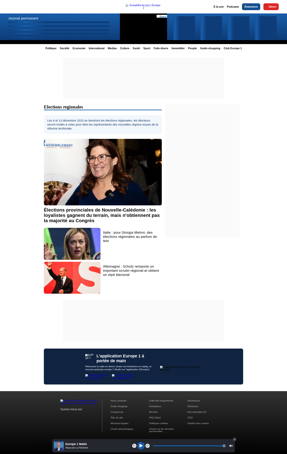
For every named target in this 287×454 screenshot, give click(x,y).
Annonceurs (194, 400)
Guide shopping (210, 48)
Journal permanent (23, 18)
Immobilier (178, 48)
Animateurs (155, 406)
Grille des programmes (161, 400)
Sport (146, 48)
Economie (79, 48)
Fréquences (117, 412)
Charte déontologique (122, 429)
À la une (218, 6)
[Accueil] (143, 7)
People (192, 48)
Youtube (79, 415)
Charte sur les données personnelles (161, 430)
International (96, 48)
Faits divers (161, 48)
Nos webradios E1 (197, 412)
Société (64, 48)
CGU (190, 417)
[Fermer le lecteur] (235, 439)
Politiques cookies (158, 423)
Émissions (251, 6)
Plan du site (117, 417)
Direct (272, 6)
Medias (112, 48)
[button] (231, 446)
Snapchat (85, 415)
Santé (136, 48)
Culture (124, 48)
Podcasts (233, 6)
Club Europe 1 (233, 48)
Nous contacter (119, 400)
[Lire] (141, 446)
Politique (50, 48)
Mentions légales (119, 423)
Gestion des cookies (198, 423)
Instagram (68, 415)
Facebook (74, 415)
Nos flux (153, 412)
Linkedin (91, 415)
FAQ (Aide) (155, 417)
